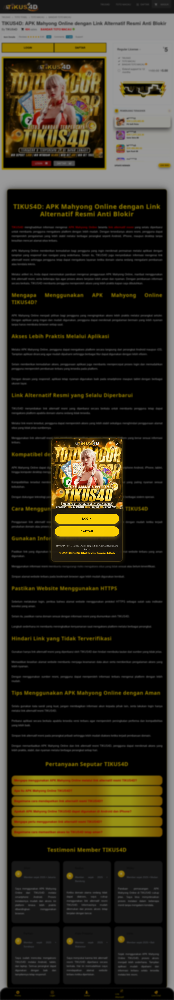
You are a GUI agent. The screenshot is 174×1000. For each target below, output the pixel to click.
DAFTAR (87, 531)
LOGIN (87, 518)
